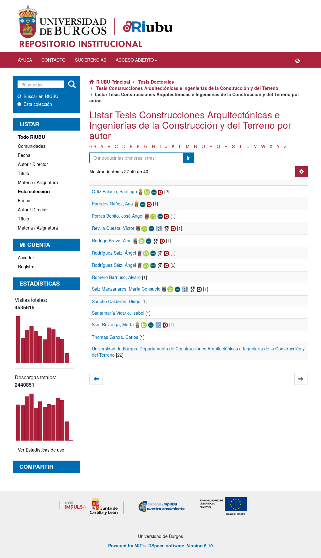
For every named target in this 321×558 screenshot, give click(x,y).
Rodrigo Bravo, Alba (112, 240)
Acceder (26, 257)
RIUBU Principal (113, 82)
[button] (297, 59)
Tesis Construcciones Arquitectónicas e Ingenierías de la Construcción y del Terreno (187, 88)
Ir (188, 158)
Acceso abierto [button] (135, 60)
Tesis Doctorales (156, 82)
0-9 (92, 146)
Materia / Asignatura (38, 182)
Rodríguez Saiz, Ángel (114, 253)
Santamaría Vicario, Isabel (118, 313)
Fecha (24, 155)
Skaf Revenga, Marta (113, 324)
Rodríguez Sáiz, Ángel (114, 265)
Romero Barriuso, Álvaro (116, 277)
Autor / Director (33, 164)
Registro (26, 266)
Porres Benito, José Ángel (117, 216)
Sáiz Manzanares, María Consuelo (126, 289)
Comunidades (31, 146)
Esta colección (38, 104)
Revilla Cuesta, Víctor (113, 228)
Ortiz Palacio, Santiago (114, 191)
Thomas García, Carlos (115, 337)
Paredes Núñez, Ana (112, 203)
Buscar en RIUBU (41, 96)
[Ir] (72, 84)
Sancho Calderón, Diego (116, 301)
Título (23, 173)
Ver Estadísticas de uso (41, 450)
